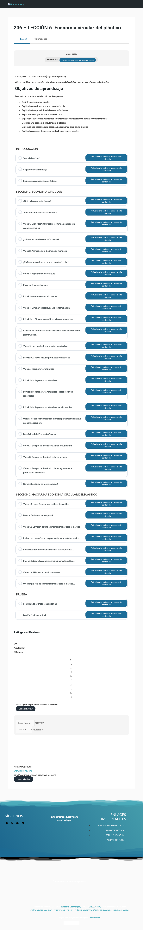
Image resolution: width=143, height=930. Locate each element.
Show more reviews (23, 770)
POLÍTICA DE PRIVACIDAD (41, 910)
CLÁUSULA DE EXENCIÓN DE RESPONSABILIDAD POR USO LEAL (102, 910)
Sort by (39, 723)
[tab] (22, 39)
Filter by (38, 729)
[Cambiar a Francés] (71, 923)
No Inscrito (53, 59)
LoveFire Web (94, 917)
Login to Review (26, 709)
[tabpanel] (71, 336)
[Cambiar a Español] (76, 923)
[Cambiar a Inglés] (66, 923)
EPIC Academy (95, 907)
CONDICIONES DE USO (63, 910)
